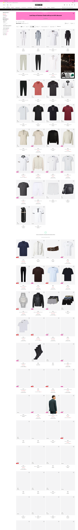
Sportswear (20, 21)
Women (4, 4)
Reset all (59, 26)
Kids (10, 4)
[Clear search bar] (74, 7)
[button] (67, 23)
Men (7, 4)
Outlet (5, 2)
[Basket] (74, 4)
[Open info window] (74, 1)
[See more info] (23, 76)
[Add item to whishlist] (29, 30)
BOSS (23, 21)
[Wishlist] (72, 4)
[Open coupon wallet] (64, 4)
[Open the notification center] (69, 5)
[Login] (67, 4)
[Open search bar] (62, 7)
